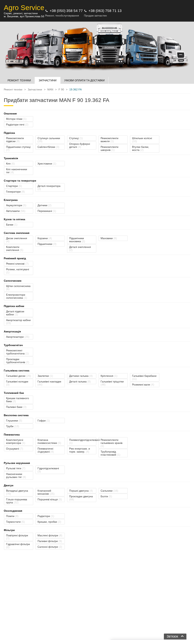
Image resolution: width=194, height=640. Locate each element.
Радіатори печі (17, 124)
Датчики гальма (81, 375)
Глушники (14, 420)
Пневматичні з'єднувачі (46, 450)
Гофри (44, 420)
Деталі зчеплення (80, 248)
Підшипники (47, 243)
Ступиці (76, 138)
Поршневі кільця (50, 499)
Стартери (14, 185)
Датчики (45, 205)
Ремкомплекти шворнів (109, 148)
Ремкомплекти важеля (109, 140)
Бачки (11, 224)
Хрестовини (47, 163)
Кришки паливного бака (17, 400)
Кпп (10, 163)
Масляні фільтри (50, 535)
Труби (12, 426)
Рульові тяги (15, 468)
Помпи (12, 516)
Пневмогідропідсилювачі (82, 441)
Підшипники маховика (77, 240)
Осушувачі (14, 448)
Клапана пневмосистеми (49, 441)
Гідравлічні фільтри (18, 546)
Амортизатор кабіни (18, 322)
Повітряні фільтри (17, 537)
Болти (106, 496)
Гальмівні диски (18, 375)
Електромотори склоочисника (16, 296)
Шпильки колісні (142, 140)
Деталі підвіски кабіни (15, 313)
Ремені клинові (17, 263)
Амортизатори (17, 336)
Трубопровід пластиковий (110, 453)
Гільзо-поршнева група (16, 501)
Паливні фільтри (50, 541)
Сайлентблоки (48, 146)
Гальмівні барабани (144, 377)
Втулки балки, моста (140, 148)
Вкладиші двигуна (17, 492)
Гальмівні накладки (49, 383)
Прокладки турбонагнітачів (17, 361)
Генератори (15, 191)
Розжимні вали (143, 384)
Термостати (15, 521)
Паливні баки (16, 406)
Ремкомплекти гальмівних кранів (111, 442)
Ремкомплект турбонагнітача (17, 352)
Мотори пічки (16, 118)
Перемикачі (47, 210)
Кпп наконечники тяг (16, 171)
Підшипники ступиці (18, 148)
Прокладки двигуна (81, 498)
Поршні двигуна (81, 490)
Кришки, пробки (49, 521)
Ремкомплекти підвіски (15, 140)
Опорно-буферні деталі (79, 145)
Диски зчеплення (16, 240)
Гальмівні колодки (17, 383)
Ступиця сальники (49, 140)
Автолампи (15, 210)
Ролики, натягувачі (17, 271)
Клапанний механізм (46, 492)
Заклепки (45, 375)
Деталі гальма (80, 381)
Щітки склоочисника (18, 287)
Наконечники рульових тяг (16, 475)
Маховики (109, 238)
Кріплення (109, 375)
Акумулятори (16, 205)
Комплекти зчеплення (14, 248)
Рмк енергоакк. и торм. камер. (79, 450)
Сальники (109, 490)
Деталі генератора (49, 187)
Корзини (45, 238)
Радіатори (46, 516)
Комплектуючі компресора (15, 441)
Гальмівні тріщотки (112, 383)
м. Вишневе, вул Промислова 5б (24, 16)
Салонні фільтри (50, 546)
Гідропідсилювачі (48, 470)
